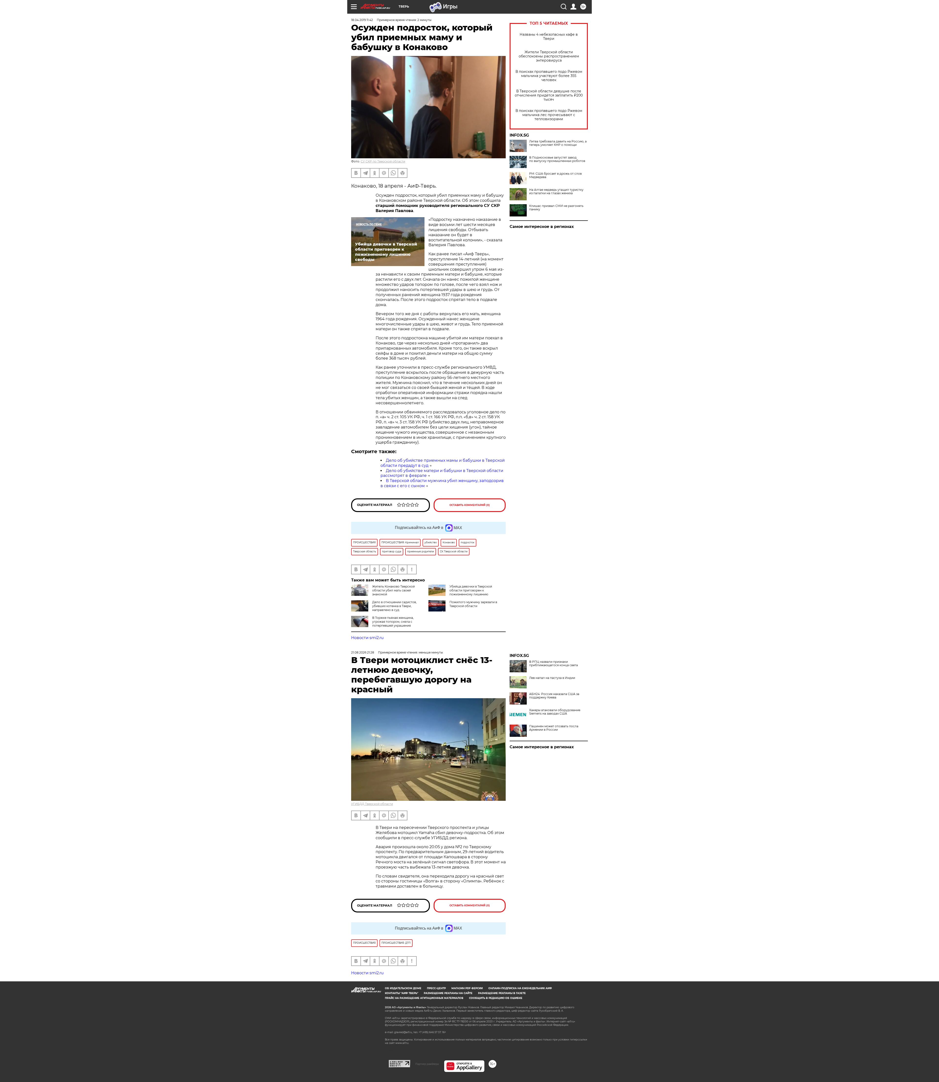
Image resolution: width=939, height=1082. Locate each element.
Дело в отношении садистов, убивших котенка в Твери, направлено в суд (394, 606)
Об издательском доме (403, 988)
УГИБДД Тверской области (372, 804)
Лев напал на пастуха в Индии (552, 678)
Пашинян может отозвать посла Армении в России (553, 728)
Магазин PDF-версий (467, 988)
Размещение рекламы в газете (502, 993)
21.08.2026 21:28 (362, 652)
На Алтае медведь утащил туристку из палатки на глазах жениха (556, 191)
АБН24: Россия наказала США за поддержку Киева (554, 695)
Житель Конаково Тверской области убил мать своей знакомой (393, 590)
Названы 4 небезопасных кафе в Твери (549, 36)
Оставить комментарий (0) (469, 505)
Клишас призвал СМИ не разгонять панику (556, 207)
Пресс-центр (436, 988)
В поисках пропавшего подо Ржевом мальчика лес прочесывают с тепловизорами (548, 115)
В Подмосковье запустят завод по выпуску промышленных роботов (557, 159)
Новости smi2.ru (367, 637)
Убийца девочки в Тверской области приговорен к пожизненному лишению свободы (460, 592)
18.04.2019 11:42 (362, 20)
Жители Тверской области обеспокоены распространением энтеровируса (549, 56)
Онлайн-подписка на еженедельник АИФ (520, 988)
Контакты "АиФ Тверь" (401, 993)
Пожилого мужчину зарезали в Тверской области (473, 604)
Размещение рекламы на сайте (448, 993)
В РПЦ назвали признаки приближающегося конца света (553, 663)
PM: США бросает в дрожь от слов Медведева (555, 175)
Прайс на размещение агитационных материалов (424, 998)
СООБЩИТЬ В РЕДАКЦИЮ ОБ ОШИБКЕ (495, 998)
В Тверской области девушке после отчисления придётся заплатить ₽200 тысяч (549, 95)
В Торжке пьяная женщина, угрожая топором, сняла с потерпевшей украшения (393, 621)
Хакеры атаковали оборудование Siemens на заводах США (554, 711)
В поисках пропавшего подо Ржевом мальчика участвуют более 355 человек (548, 76)
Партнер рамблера (427, 1063)
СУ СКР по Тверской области (383, 161)
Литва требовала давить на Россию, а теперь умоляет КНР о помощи (558, 143)
